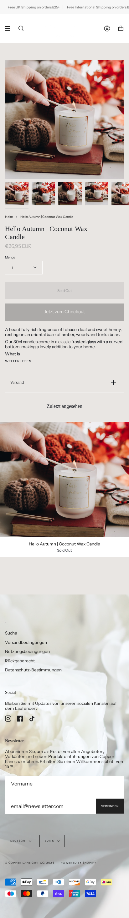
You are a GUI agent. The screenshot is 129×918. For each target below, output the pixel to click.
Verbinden (110, 806)
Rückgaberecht (20, 660)
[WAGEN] (121, 28)
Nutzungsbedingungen (27, 651)
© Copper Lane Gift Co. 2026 (29, 862)
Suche (11, 632)
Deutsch (18, 840)
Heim (9, 217)
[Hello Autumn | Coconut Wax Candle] (64, 479)
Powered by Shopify (78, 862)
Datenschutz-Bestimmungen (33, 669)
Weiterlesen (18, 361)
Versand (17, 382)
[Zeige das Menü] (9, 28)
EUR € (49, 840)
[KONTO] (107, 28)
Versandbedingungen (26, 642)
